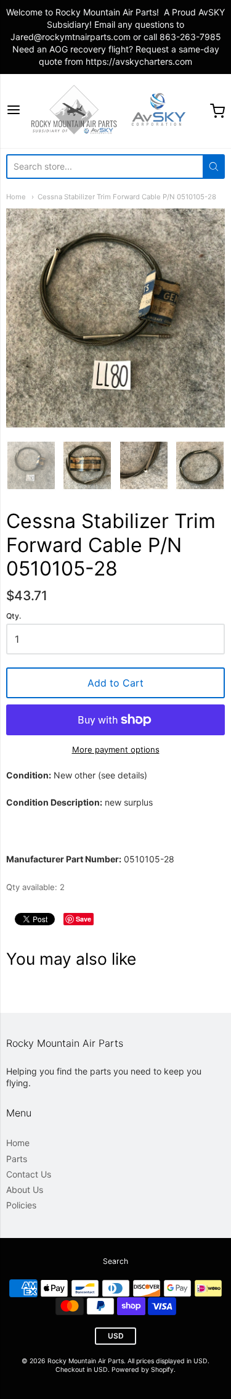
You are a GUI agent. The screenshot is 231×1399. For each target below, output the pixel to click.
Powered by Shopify (142, 1370)
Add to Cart (115, 683)
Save (83, 918)
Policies (21, 1205)
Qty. (13, 616)
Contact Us (28, 1174)
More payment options (116, 749)
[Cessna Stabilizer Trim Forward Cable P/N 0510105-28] (31, 465)
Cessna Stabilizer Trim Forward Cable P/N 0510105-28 (127, 196)
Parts (16, 1158)
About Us (24, 1189)
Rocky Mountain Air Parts (85, 1361)
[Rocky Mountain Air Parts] (115, 111)
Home (16, 196)
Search (115, 1261)
